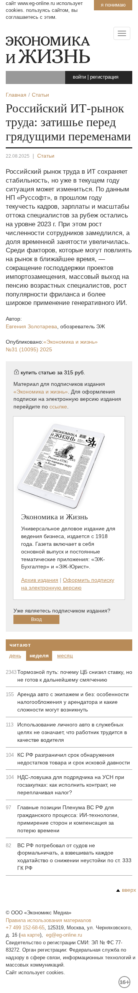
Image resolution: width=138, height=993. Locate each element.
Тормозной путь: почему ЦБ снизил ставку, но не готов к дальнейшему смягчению (74, 676)
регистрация (104, 77)
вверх (129, 890)
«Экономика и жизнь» (40, 392)
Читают (20, 645)
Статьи (45, 156)
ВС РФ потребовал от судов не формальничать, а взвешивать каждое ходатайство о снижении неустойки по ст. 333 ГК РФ (74, 856)
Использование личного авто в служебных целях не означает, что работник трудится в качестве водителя (72, 732)
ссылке (58, 406)
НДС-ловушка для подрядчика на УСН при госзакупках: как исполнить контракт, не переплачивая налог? (70, 784)
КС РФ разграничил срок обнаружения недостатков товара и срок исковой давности (73, 759)
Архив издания (39, 580)
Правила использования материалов (48, 920)
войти (79, 77)
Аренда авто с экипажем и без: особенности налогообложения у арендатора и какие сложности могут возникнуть (73, 702)
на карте (30, 935)
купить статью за (53, 372)
